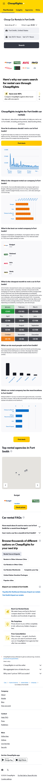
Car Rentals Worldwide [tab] (12, 570)
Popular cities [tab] (9, 580)
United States (24, 682)
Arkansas (33, 682)
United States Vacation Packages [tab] (16, 575)
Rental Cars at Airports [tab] (12, 554)
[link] (21, 143)
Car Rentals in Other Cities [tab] (13, 564)
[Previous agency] (5, 485)
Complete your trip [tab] (31, 570)
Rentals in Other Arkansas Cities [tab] (15, 559)
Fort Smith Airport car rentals (13, 595)
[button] (3, 3)
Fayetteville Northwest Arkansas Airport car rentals (21, 592)
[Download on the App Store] (21, 760)
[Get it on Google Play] (7, 760)
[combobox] (11, 25)
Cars (5, 682)
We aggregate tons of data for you (16, 669)
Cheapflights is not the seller (14, 665)
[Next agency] (37, 485)
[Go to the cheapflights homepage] (16, 3)
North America (13, 682)
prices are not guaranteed (10, 658)
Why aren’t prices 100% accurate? (16, 673)
